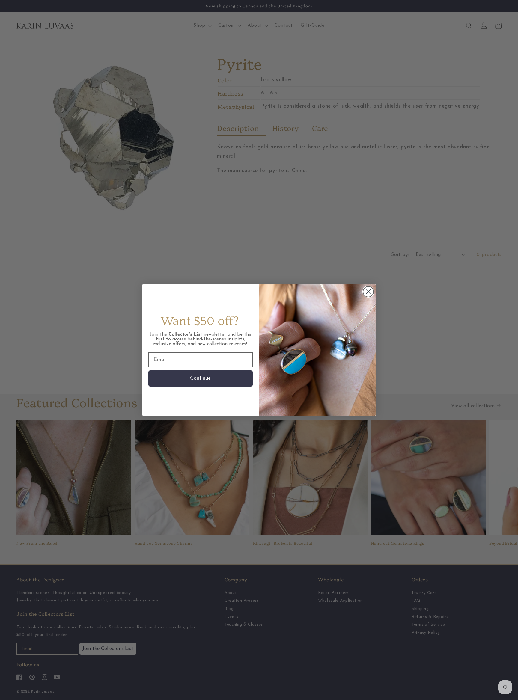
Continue (200, 378)
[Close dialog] (368, 291)
